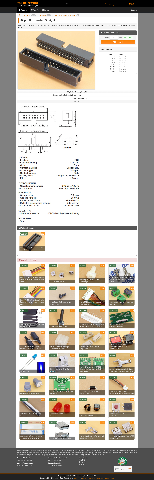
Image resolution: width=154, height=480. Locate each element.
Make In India (125, 450)
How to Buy (82, 462)
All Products (29, 15)
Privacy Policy (100, 478)
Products (23, 10)
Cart (132, 4)
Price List (82, 460)
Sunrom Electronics (24, 458)
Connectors (44, 15)
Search (109, 4)
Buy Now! (119, 42)
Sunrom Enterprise (54, 463)
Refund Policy (77, 478)
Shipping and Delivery (88, 478)
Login (135, 10)
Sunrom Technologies (25, 463)
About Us (36, 10)
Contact (46, 10)
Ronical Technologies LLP (57, 458)
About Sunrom (83, 458)
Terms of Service (109, 478)
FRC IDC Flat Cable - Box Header (66, 15)
